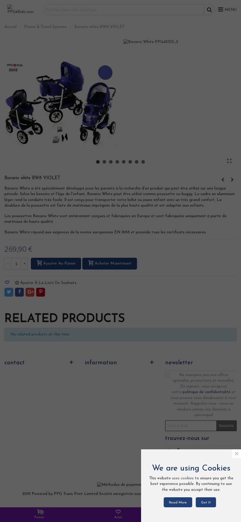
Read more (178, 502)
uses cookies (183, 478)
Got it (206, 502)
